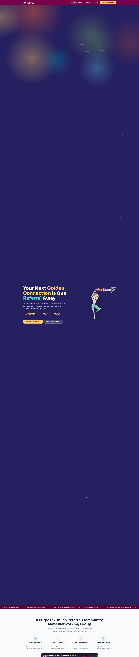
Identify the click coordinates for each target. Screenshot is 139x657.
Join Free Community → (33, 321)
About (97, 2)
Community (88, 2)
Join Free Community (108, 2)
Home (73, 2)
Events (80, 2)
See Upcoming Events (53, 321)
